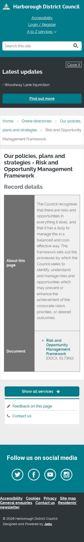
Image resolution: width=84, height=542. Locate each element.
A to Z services (40, 31)
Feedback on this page (32, 406)
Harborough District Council (46, 6)
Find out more (42, 98)
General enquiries (16, 503)
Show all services (38, 391)
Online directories (37, 121)
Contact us (22, 416)
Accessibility (42, 18)
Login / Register (42, 24)
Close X (73, 64)
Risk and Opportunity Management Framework (58, 347)
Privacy (50, 498)
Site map (68, 498)
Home (8, 121)
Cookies (33, 498)
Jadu (48, 524)
